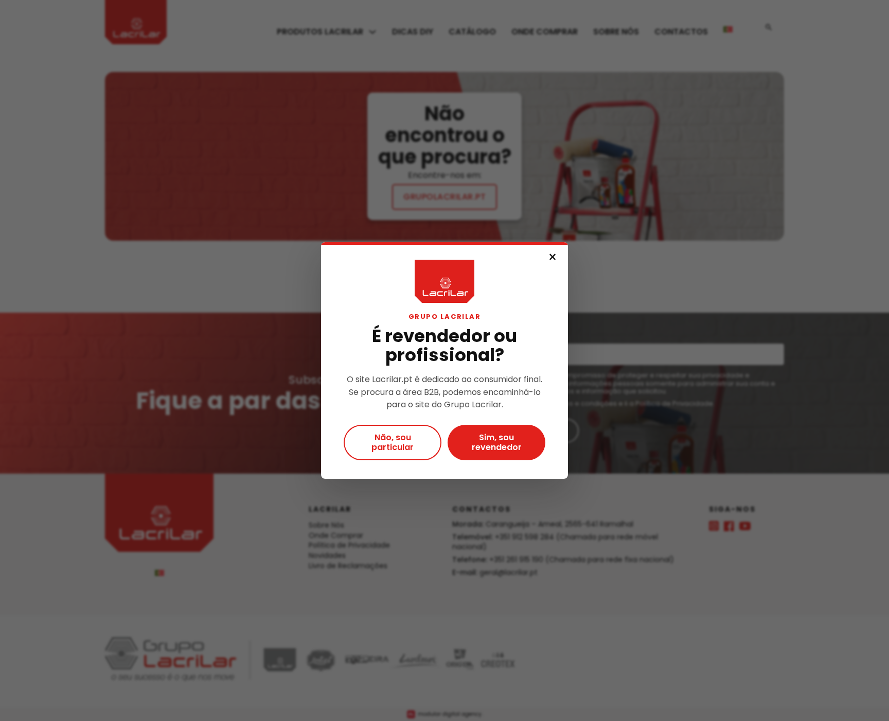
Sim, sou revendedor (497, 442)
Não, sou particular (392, 442)
